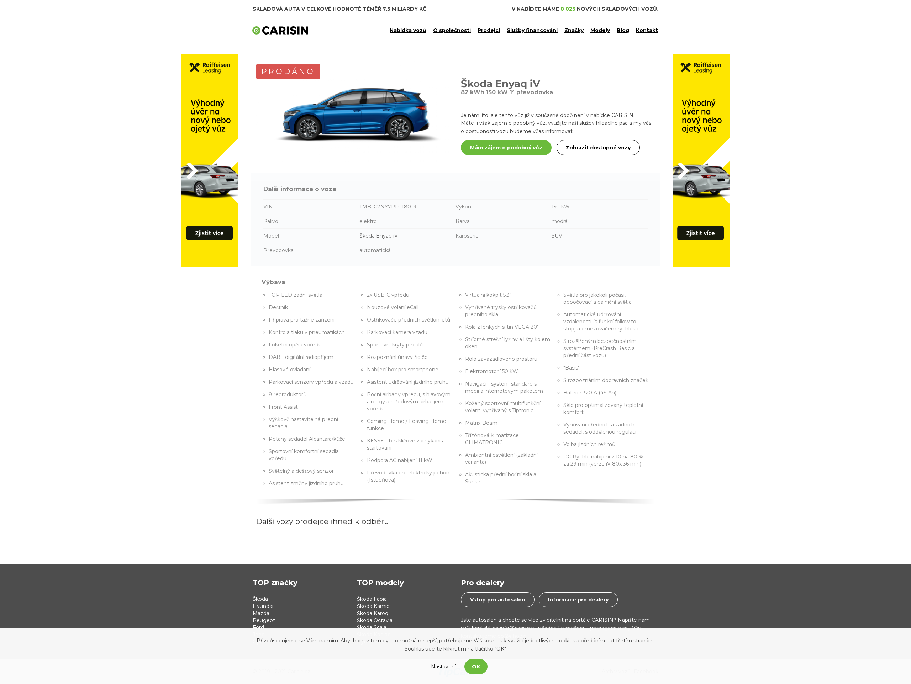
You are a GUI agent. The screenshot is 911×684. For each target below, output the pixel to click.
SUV (557, 236)
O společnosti (452, 30)
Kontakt (647, 30)
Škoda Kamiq (373, 606)
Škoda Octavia (375, 620)
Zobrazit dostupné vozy (598, 147)
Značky (574, 30)
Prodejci (489, 30)
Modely (600, 30)
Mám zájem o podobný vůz (506, 147)
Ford (258, 627)
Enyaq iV (387, 236)
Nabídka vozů (408, 30)
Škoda (367, 236)
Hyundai (263, 606)
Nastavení (443, 666)
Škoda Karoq (372, 613)
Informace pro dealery (578, 599)
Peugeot (264, 620)
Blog (623, 30)
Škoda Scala (371, 627)
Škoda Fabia (372, 599)
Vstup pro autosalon (497, 599)
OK (476, 666)
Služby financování (532, 30)
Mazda (261, 613)
